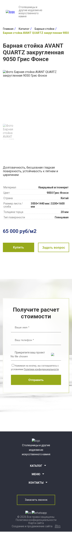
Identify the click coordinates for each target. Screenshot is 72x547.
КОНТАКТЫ (36, 482)
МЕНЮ (36, 474)
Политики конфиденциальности (41, 369)
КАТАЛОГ (36, 465)
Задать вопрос (53, 247)
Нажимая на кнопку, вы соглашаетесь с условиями (35, 367)
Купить (18, 247)
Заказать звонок (36, 499)
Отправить (36, 379)
